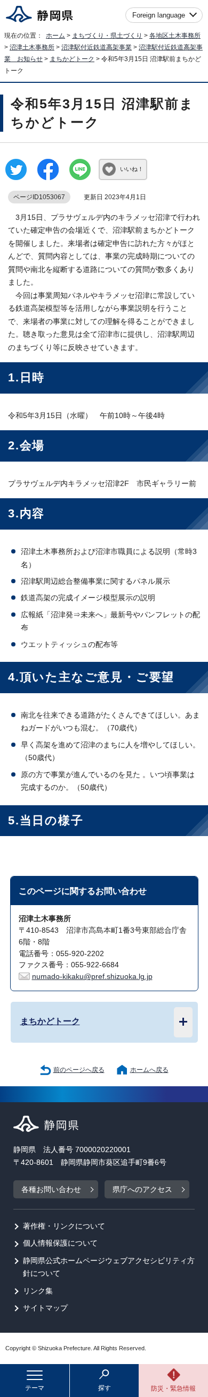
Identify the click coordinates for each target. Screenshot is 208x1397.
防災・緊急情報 (173, 1388)
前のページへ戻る (79, 1070)
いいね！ (131, 169)
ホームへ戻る (149, 1070)
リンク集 (38, 1291)
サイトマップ (45, 1308)
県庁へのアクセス (142, 1190)
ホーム (55, 35)
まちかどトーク (72, 59)
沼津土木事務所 (32, 47)
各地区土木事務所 (175, 35)
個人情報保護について (60, 1243)
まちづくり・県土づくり (107, 35)
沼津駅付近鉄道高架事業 (96, 47)
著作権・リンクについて (64, 1226)
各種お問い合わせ (51, 1190)
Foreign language (158, 15)
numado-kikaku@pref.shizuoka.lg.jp (92, 977)
